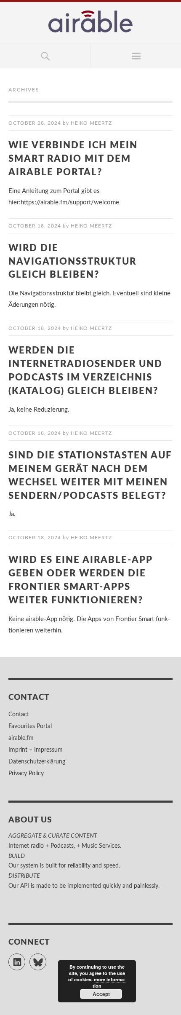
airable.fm (21, 738)
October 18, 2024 (34, 225)
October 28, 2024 (34, 123)
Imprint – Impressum (35, 750)
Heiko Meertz (91, 123)
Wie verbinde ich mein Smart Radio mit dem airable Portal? (73, 159)
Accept (101, 994)
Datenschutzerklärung (36, 762)
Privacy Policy (26, 774)
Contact (18, 715)
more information (109, 982)
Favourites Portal (30, 726)
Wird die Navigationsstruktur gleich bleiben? (72, 262)
